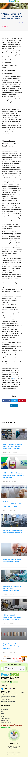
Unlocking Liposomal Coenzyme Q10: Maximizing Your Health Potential (13, 504)
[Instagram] (2, 682)
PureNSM (14, 378)
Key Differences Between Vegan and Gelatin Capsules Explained (13, 646)
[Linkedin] (11, 682)
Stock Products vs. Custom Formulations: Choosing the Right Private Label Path (13, 446)
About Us (14, 743)
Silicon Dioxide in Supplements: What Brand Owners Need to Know (12, 617)
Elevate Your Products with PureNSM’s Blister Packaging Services (13, 533)
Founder (9, 752)
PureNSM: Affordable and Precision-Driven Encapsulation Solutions (12, 588)
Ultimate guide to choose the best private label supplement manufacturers (13, 475)
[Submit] (26, 668)
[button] (6, 400)
